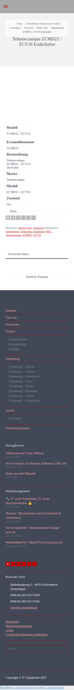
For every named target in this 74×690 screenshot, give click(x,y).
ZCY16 (37, 235)
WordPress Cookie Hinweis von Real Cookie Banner (32, 687)
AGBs (9, 630)
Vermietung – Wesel (21, 381)
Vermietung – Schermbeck (24, 376)
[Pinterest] (23, 217)
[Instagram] (29, 564)
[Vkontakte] (33, 217)
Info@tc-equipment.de (23, 607)
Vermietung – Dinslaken (23, 391)
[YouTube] (34, 564)
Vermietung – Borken (21, 366)
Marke (12, 174)
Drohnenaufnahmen (18, 428)
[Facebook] (18, 217)
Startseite (11, 310)
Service (10, 410)
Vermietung (13, 358)
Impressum (12, 621)
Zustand (13, 198)
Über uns (11, 317)
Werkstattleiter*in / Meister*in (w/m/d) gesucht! (34, 542)
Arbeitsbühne (13, 231)
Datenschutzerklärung (19, 626)
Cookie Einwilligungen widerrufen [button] (26, 634)
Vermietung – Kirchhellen (24, 400)
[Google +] (18, 564)
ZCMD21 (27, 235)
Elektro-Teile (25, 227)
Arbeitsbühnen (17, 339)
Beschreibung (17, 154)
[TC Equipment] (37, 6)
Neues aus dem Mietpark (20, 473)
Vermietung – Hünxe (21, 386)
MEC (48, 231)
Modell (12, 128)
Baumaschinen (17, 344)
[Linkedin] (28, 217)
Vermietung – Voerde (21, 396)
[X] (13, 217)
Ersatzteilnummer (17, 142)
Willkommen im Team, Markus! (25, 453)
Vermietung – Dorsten (22, 371)
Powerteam (12, 324)
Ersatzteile (38, 227)
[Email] (8, 217)
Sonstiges (14, 349)
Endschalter (27, 231)
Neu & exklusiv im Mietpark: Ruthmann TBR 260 (36, 463)
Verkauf (10, 331)
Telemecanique (13, 235)
